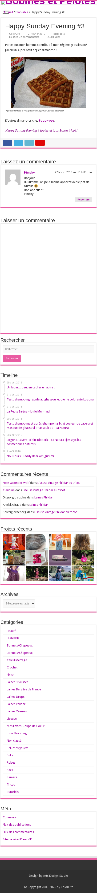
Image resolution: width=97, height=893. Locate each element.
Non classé (14, 740)
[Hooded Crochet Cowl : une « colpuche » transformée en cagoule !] (14, 573)
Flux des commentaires (18, 832)
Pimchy (29, 172)
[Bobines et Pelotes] (48, 2)
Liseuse (12, 718)
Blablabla (22, 12)
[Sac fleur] (83, 558)
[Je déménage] (60, 558)
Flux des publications (17, 824)
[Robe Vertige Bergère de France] (37, 573)
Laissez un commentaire (24, 36)
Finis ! (10, 674)
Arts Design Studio (55, 875)
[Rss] (48, 881)
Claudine (9, 490)
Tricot (11, 784)
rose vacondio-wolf (16, 483)
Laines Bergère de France (24, 689)
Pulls (10, 755)
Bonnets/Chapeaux (20, 645)
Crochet (12, 667)
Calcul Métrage (17, 660)
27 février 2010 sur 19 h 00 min (73, 172)
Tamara (12, 777)
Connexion (10, 817)
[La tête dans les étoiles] (60, 573)
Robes (11, 762)
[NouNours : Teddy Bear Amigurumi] (37, 558)
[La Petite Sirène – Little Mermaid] (60, 542)
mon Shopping (17, 733)
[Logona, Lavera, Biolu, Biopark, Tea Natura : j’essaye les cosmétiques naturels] (14, 558)
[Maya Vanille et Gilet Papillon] (83, 573)
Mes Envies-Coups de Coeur (25, 726)
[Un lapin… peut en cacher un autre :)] (14, 542)
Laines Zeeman (17, 711)
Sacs (10, 770)
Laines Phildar (43, 497)
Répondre (83, 199)
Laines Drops (15, 696)
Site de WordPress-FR (17, 839)
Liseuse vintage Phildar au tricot (58, 483)
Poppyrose (46, 120)
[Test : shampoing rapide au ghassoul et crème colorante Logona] (37, 542)
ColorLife (14, 33)
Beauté (11, 631)
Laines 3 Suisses (17, 682)
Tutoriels (13, 792)
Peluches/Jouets (17, 748)
